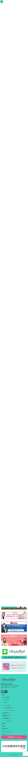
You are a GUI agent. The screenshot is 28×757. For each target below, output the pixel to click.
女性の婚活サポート (6, 713)
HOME (3, 694)
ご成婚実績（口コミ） (6, 715)
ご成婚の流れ (6, 699)
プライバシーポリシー (6, 731)
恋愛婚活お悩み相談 (8, 707)
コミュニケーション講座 (9, 710)
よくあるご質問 (7, 705)
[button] (14, 737)
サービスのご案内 (5, 697)
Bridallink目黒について (6, 718)
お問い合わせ (4, 728)
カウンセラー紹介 (7, 720)
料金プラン (6, 702)
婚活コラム (4, 723)
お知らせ (4, 726)
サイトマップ (4, 734)
